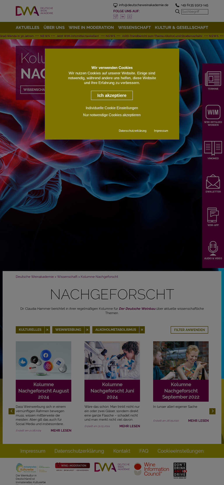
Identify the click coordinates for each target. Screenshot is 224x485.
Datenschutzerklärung (132, 130)
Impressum (161, 130)
